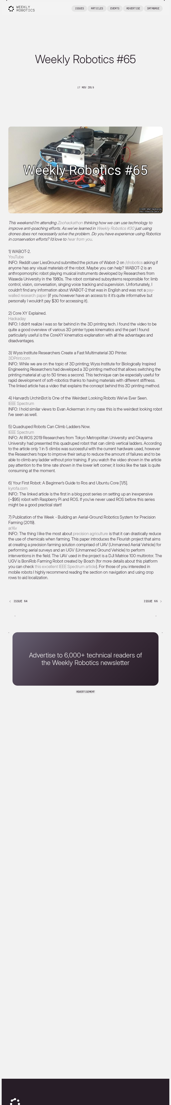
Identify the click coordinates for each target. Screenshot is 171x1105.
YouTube (16, 256)
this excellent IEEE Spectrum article (65, 566)
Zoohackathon (70, 222)
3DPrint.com (19, 358)
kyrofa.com (18, 488)
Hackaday (17, 318)
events (114, 8)
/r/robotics (134, 262)
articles (97, 8)
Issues (79, 8)
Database (153, 8)
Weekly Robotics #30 (115, 228)
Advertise (133, 8)
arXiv (12, 528)
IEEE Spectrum (21, 403)
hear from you (79, 239)
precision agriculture (90, 533)
